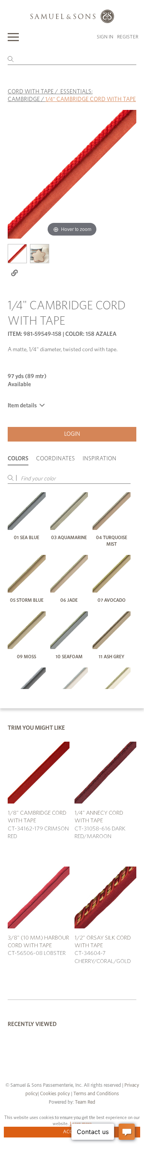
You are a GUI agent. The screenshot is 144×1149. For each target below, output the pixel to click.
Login (72, 434)
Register (127, 37)
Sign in (105, 37)
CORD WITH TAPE (31, 92)
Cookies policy (55, 1093)
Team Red (85, 1102)
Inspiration (99, 459)
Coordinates (55, 459)
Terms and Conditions (95, 1093)
